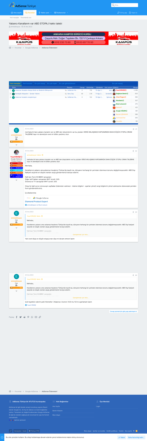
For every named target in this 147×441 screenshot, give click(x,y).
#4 (136, 275)
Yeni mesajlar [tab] (15, 83)
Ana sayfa (56, 406)
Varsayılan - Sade (20, 431)
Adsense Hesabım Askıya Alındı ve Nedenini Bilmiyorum (33, 90)
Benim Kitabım (58, 411)
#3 (136, 212)
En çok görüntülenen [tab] (67, 83)
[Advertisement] (73, 66)
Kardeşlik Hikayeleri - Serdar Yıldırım (27, 94)
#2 (136, 151)
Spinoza (109, 97)
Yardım (121, 431)
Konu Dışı (71, 94)
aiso (110, 90)
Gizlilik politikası (111, 431)
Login (98, 406)
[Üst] (133, 431)
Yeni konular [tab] (27, 83)
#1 (136, 129)
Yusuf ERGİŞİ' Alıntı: (33, 216)
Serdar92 (109, 94)
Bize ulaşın (56, 415)
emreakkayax (15, 27)
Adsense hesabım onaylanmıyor (25, 97)
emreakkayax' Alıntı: (34, 155)
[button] (50, 12)
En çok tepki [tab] (52, 83)
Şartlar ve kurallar (99, 431)
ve (37, 205)
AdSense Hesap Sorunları (76, 90)
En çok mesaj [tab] (40, 83)
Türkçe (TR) (34, 431)
